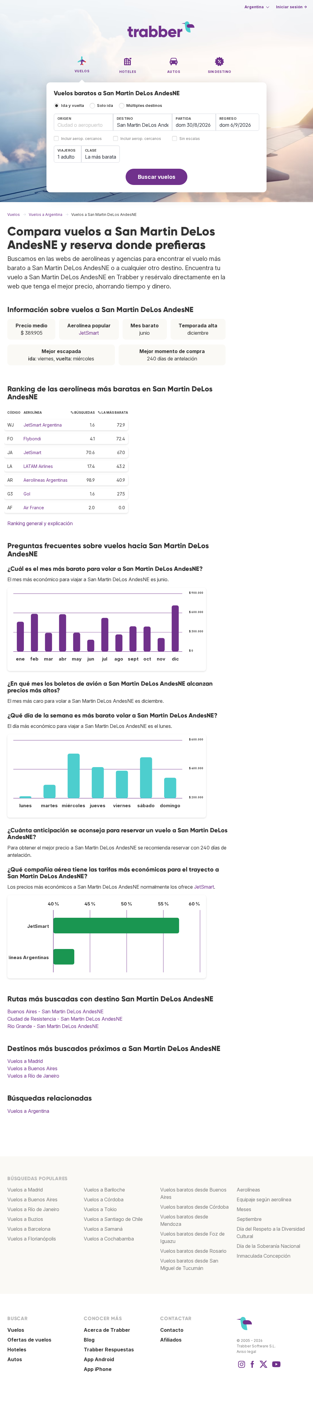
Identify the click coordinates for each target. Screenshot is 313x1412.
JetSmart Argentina (43, 424)
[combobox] (83, 122)
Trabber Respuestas (109, 1349)
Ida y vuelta (72, 105)
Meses (244, 1209)
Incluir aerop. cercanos (81, 139)
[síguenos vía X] (263, 1367)
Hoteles (16, 1349)
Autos (14, 1359)
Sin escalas (189, 139)
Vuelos (15, 1330)
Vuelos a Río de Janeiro (33, 1076)
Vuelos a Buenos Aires (32, 1068)
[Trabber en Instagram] (241, 1367)
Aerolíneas (248, 1190)
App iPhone (98, 1369)
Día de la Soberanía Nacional (268, 1246)
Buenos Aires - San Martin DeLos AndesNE (55, 1011)
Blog (89, 1340)
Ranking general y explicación (40, 523)
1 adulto (66, 157)
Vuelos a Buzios (25, 1219)
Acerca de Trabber (107, 1330)
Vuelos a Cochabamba (109, 1239)
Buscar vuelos (156, 177)
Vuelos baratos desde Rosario (193, 1251)
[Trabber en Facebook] (252, 1367)
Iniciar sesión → (291, 7)
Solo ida (105, 105)
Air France (34, 507)
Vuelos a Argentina (28, 1111)
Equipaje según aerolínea (264, 1199)
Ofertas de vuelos (29, 1340)
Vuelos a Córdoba (103, 1199)
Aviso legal (246, 1351)
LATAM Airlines (38, 466)
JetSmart (89, 333)
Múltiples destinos (144, 105)
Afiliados (171, 1340)
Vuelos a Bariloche (104, 1190)
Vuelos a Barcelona (28, 1229)
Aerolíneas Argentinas (46, 480)
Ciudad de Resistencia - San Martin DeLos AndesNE (65, 1019)
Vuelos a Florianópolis (31, 1239)
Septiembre (249, 1219)
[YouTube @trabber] (275, 1367)
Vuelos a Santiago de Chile (113, 1219)
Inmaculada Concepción (263, 1256)
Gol (27, 493)
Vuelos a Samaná (103, 1229)
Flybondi (32, 438)
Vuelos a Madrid (25, 1061)
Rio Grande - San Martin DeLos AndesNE (53, 1026)
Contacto (171, 1330)
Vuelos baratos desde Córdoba (194, 1207)
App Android (99, 1359)
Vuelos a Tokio (100, 1209)
